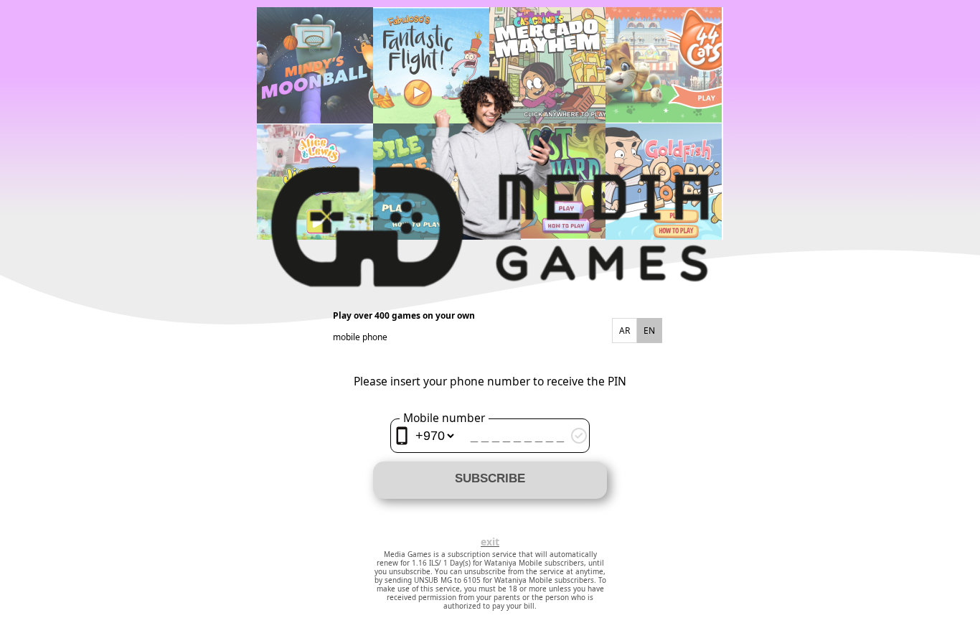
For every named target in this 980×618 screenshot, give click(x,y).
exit (490, 542)
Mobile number (444, 418)
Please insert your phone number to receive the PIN (490, 381)
